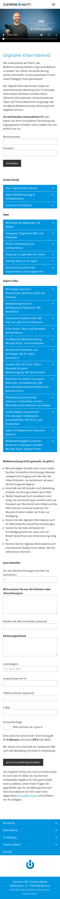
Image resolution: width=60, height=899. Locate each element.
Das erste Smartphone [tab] (19, 205)
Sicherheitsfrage (12, 722)
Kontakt (7, 851)
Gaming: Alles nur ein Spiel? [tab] (21, 261)
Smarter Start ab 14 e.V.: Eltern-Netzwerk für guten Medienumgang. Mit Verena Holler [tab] (25, 368)
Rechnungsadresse (14, 636)
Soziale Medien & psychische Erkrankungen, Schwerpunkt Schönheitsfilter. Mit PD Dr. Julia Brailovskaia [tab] (24, 417)
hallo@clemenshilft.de (22, 889)
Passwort (8, 148)
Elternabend (10, 830)
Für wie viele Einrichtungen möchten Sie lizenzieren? (26, 572)
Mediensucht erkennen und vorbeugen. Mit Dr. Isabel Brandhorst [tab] (22, 353)
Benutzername (11, 136)
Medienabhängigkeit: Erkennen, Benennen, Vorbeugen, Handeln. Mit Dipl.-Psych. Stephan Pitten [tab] (24, 445)
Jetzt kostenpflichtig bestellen (23, 762)
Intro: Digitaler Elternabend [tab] (21, 188)
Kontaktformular (27, 795)
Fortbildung (10, 837)
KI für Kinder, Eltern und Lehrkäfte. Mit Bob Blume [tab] (26, 330)
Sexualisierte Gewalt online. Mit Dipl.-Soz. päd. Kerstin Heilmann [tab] (24, 320)
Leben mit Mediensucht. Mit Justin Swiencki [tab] (25, 432)
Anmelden (12, 163)
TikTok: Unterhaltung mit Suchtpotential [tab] (20, 246)
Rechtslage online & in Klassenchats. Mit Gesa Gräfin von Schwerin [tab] (25, 293)
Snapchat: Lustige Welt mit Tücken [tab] (25, 254)
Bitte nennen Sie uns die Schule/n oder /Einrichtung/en (27, 591)
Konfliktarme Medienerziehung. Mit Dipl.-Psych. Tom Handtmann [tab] (25, 341)
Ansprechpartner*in (15, 678)
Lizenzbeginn (10, 664)
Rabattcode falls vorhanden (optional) (25, 621)
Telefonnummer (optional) (18, 693)
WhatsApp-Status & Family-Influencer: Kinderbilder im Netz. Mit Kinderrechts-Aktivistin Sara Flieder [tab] (28, 401)
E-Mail (6, 707)
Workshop (9, 823)
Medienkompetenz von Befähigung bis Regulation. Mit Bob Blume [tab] (23, 307)
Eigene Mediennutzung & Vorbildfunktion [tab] (20, 196)
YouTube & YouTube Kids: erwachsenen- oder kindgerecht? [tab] (25, 269)
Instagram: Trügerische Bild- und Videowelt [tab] (24, 235)
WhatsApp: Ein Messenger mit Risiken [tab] (23, 224)
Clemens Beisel (11, 844)
